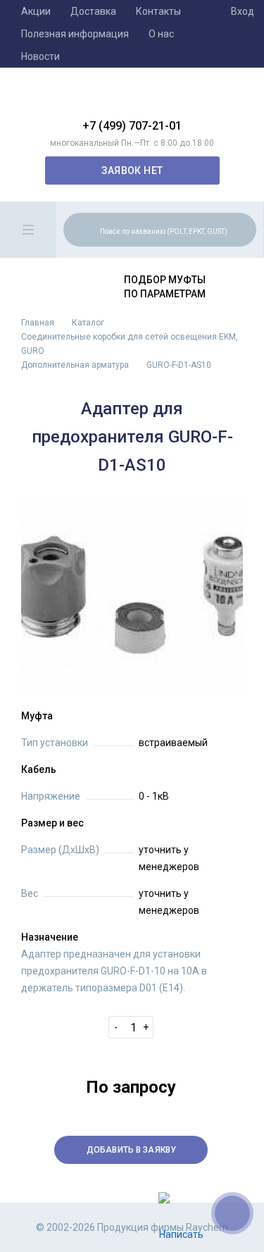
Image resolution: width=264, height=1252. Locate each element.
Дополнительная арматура (75, 365)
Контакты (158, 11)
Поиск (243, 229)
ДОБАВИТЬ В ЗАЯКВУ (131, 1150)
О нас (161, 33)
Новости (40, 56)
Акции (36, 11)
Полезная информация (75, 33)
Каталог (88, 323)
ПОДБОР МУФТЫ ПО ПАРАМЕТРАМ (165, 286)
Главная (37, 323)
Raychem (132, 99)
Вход (242, 11)
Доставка (93, 11)
